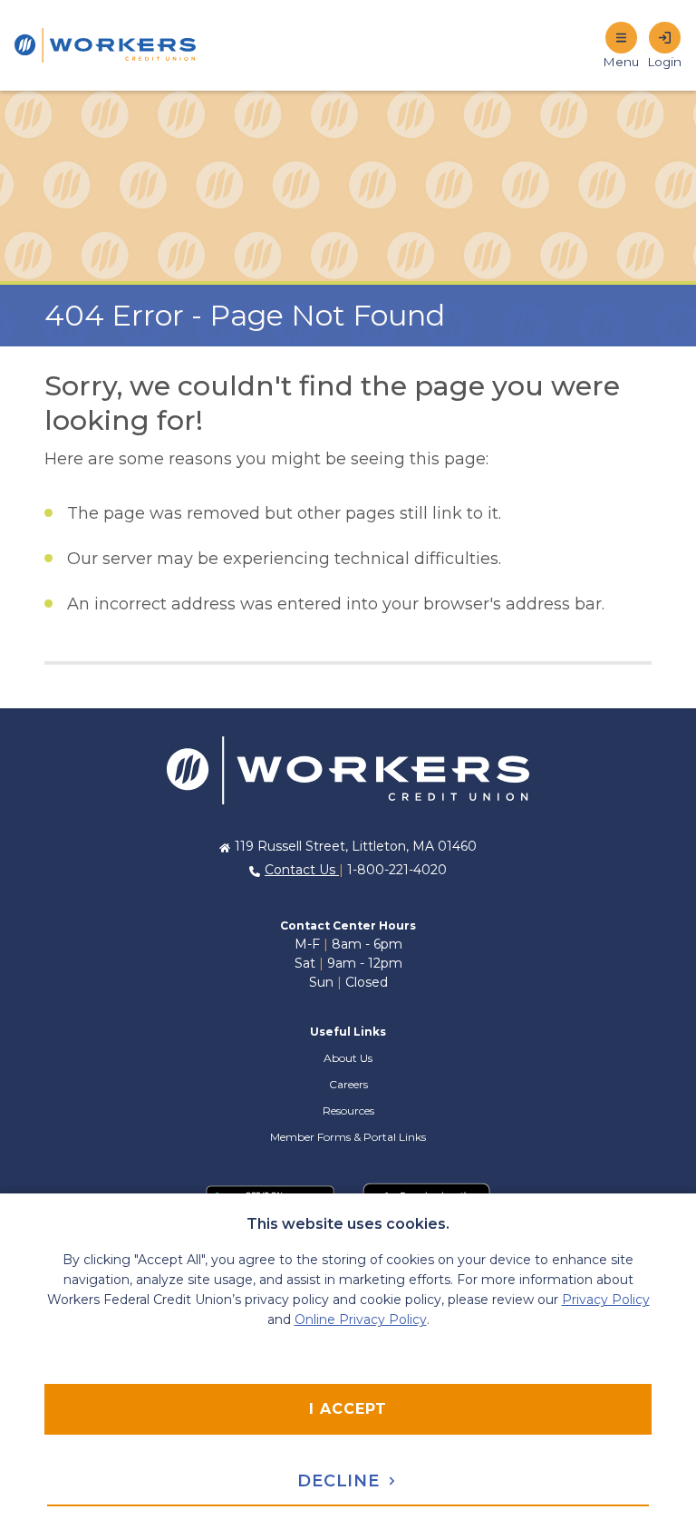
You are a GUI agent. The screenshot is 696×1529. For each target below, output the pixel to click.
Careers (348, 1084)
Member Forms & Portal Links (348, 1137)
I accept (347, 1408)
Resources (348, 1110)
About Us (348, 1058)
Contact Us (302, 870)
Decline (341, 1481)
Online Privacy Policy (361, 1319)
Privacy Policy (606, 1299)
